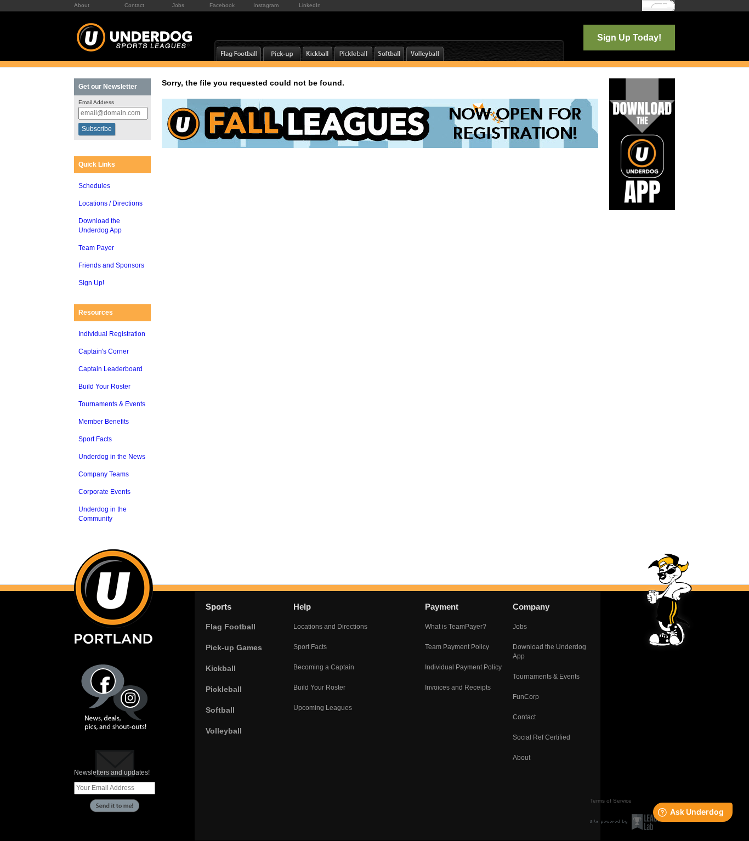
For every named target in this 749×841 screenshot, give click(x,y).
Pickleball (224, 689)
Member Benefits (103, 421)
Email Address (96, 102)
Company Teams (103, 474)
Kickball (221, 668)
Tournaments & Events (111, 404)
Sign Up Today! (629, 37)
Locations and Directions (330, 626)
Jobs (178, 5)
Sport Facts (95, 439)
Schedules (94, 186)
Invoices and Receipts (458, 687)
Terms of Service (611, 801)
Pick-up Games (234, 647)
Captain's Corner (103, 351)
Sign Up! (91, 283)
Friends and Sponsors (111, 265)
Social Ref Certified (541, 737)
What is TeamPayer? (455, 626)
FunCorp (526, 697)
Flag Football (231, 626)
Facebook (222, 5)
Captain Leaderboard (110, 369)
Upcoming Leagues (322, 708)
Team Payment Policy (457, 647)
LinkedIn (310, 5)
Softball (220, 710)
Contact (134, 5)
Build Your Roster (104, 386)
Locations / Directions (110, 203)
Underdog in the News (111, 457)
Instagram (266, 5)
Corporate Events (104, 492)
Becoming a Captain (323, 667)
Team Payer (96, 248)
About (81, 5)
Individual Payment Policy (463, 667)
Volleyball (224, 730)
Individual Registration (111, 334)
